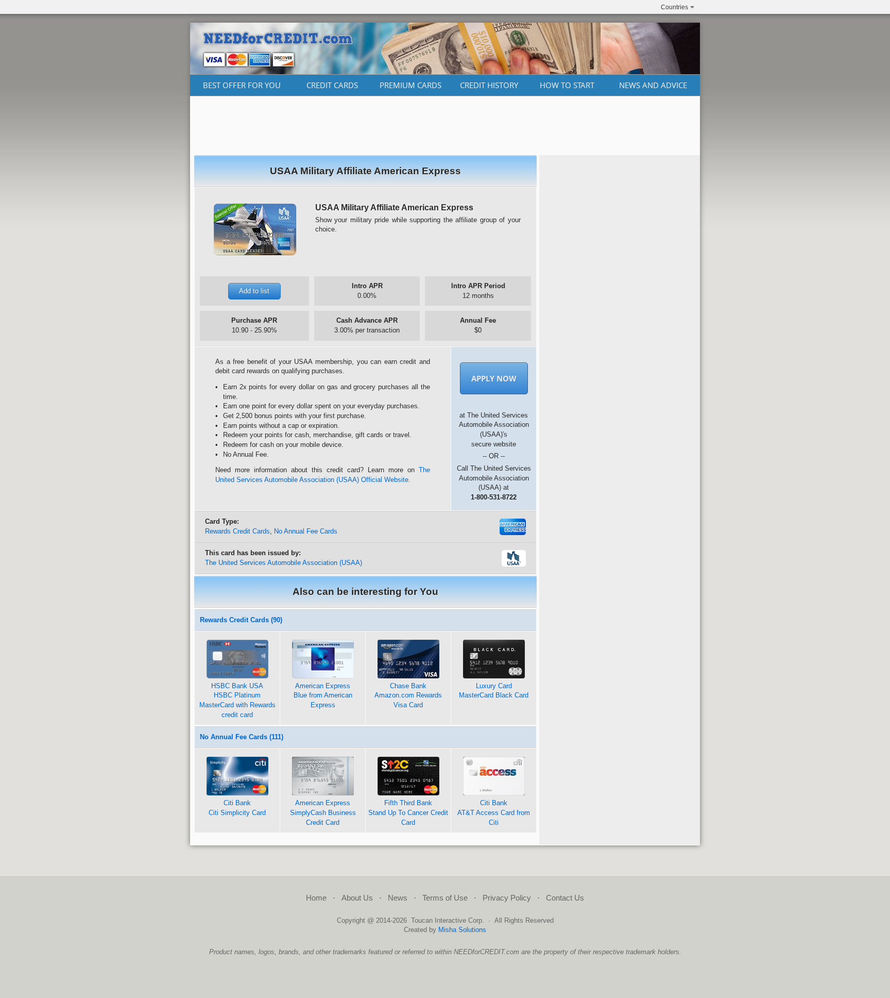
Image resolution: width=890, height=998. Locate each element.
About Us (357, 897)
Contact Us (565, 897)
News (397, 897)
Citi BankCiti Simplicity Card (237, 808)
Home (316, 897)
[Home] (445, 72)
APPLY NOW (494, 378)
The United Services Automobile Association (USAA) (283, 563)
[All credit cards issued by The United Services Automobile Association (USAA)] (514, 564)
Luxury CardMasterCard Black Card (493, 691)
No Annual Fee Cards (305, 531)
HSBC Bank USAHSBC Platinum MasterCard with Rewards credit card (237, 700)
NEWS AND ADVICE (653, 85)
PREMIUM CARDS (410, 85)
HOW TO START (567, 85)
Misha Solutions (462, 930)
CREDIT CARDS (332, 85)
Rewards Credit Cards (237, 531)
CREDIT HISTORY (489, 85)
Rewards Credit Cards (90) (241, 620)
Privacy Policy (507, 897)
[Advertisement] (445, 126)
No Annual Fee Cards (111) (241, 737)
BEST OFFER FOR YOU (242, 85)
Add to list (254, 291)
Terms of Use (445, 897)
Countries (674, 7)
